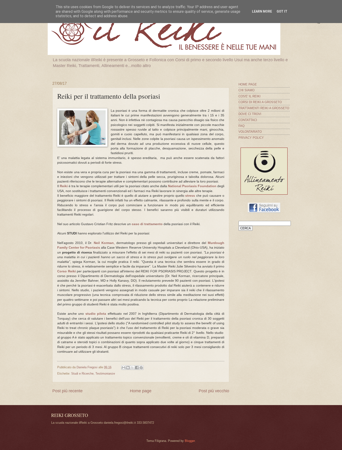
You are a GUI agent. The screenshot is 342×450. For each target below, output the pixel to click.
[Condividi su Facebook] (136, 367)
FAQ (241, 126)
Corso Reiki (66, 271)
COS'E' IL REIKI (249, 96)
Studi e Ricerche (82, 373)
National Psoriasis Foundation (192, 186)
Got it (282, 11)
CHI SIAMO (246, 90)
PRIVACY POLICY (251, 137)
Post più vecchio (214, 391)
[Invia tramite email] (123, 367)
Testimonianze (105, 373)
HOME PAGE (247, 84)
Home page (140, 391)
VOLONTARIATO (250, 131)
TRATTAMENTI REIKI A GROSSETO (263, 108)
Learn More (262, 11)
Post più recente (67, 391)
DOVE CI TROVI (249, 114)
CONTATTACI (247, 120)
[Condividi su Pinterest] (141, 367)
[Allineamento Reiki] (264, 193)
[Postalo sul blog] (128, 367)
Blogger (190, 441)
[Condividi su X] (132, 367)
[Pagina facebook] (264, 211)
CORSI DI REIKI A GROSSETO (260, 102)
